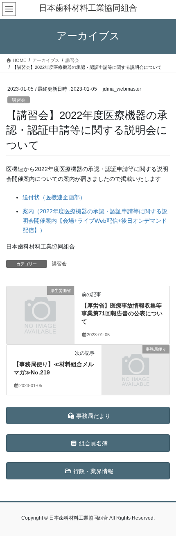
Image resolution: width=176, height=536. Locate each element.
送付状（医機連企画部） (54, 197)
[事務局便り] (135, 365)
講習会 (18, 100)
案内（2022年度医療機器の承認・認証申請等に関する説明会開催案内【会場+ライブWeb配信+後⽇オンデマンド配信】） (95, 220)
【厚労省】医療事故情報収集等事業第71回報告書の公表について (121, 313)
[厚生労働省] (40, 306)
